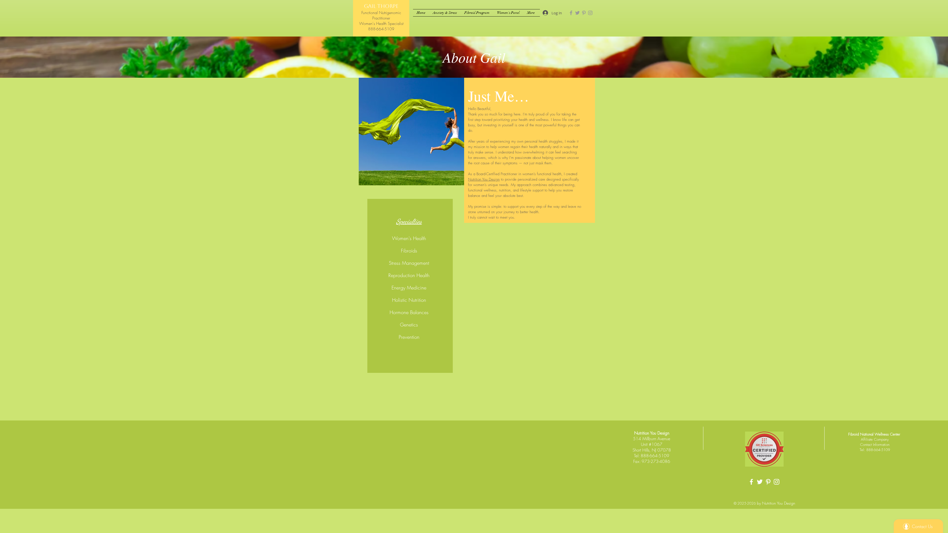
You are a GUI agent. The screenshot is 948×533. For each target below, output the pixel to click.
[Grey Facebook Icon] (571, 13)
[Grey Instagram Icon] (590, 13)
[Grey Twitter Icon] (577, 13)
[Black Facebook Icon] (751, 482)
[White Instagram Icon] (776, 482)
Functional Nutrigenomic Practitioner (381, 15)
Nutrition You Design (484, 179)
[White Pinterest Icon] (768, 482)
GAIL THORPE (381, 6)
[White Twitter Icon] (760, 482)
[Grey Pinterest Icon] (584, 13)
